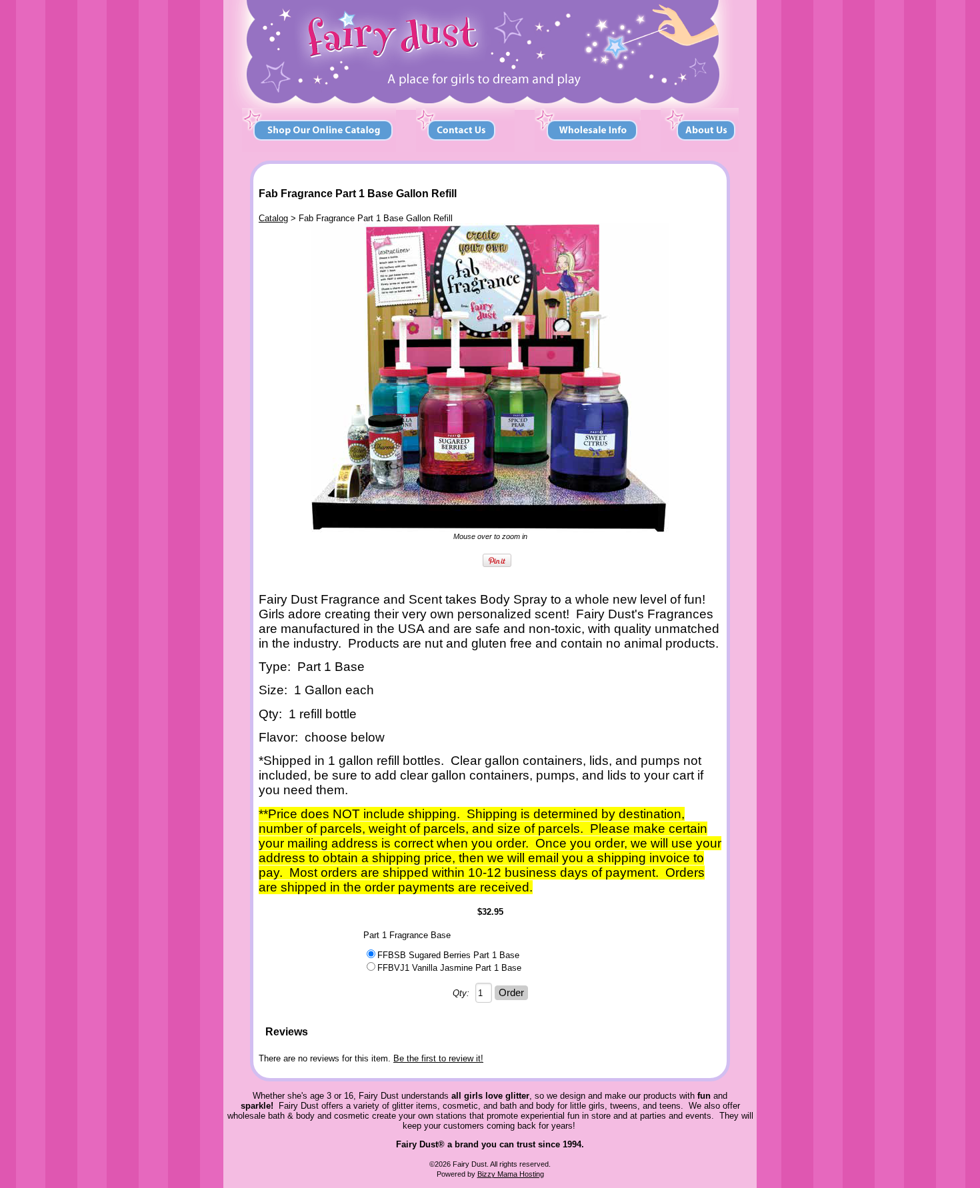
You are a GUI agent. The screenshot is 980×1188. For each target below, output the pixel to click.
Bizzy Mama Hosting (510, 1174)
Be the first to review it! (438, 1058)
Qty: (461, 993)
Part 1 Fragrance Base (407, 935)
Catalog (273, 218)
